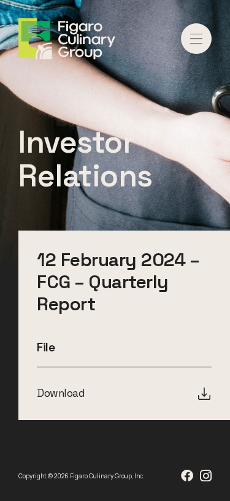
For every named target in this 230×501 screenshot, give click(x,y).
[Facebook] (187, 476)
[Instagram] (205, 476)
